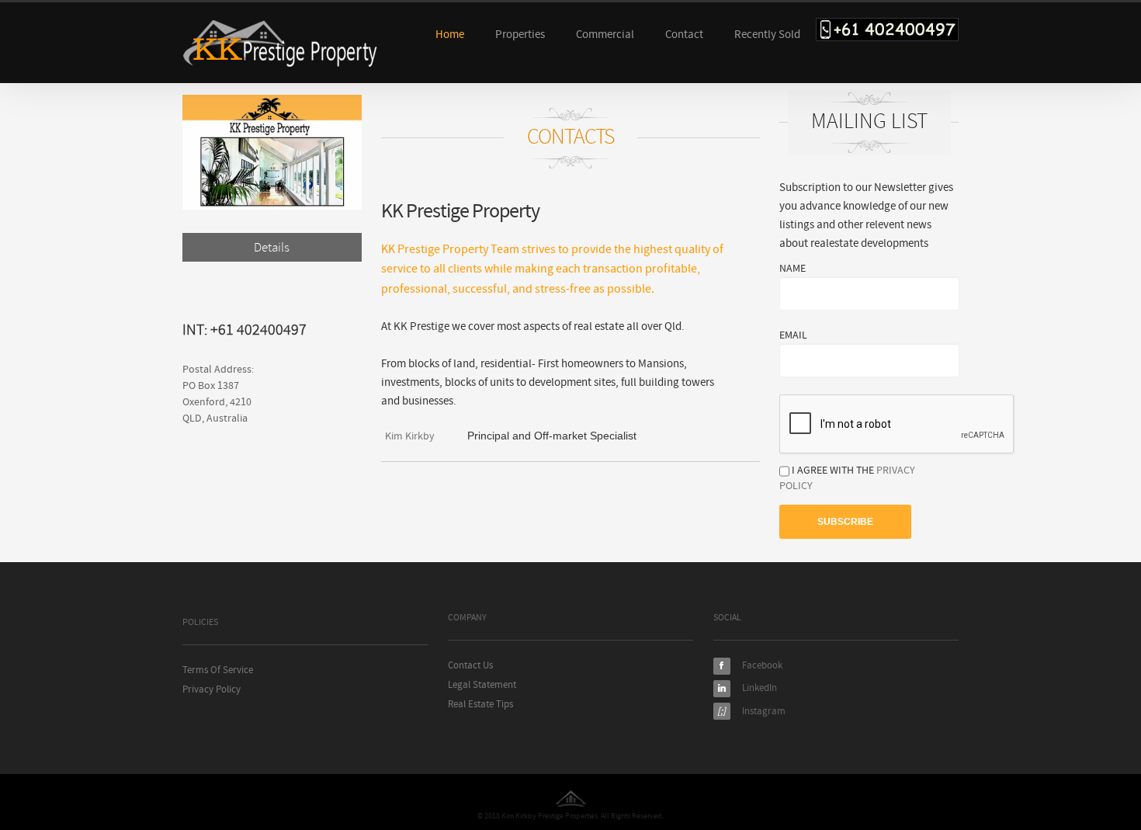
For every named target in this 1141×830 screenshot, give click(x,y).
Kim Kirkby (410, 436)
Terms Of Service (217, 670)
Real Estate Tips (480, 704)
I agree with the (847, 478)
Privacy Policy (211, 690)
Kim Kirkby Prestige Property (280, 43)
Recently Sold (767, 34)
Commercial (605, 34)
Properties (520, 34)
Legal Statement (482, 685)
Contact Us (470, 666)
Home (449, 34)
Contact (684, 34)
